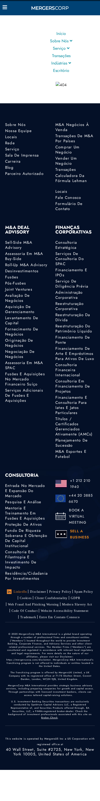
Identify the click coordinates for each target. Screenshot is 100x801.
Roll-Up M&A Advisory (26, 264)
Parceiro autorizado (24, 173)
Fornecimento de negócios (21, 332)
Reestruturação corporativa (69, 306)
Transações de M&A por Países (74, 138)
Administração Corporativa (69, 295)
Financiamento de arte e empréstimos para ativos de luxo (74, 353)
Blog (9, 167)
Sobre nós (15, 124)
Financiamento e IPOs (71, 272)
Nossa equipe (18, 130)
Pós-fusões (15, 283)
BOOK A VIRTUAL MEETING (77, 516)
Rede (10, 143)
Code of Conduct (25, 611)
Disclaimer (38, 591)
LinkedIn (20, 591)
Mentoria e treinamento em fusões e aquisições (25, 513)
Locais (11, 136)
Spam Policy (83, 591)
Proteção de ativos (23, 524)
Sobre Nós (60, 41)
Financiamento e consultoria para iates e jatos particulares (71, 405)
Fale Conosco (68, 197)
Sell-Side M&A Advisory (19, 245)
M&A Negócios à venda (72, 127)
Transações (61, 56)
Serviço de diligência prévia (71, 284)
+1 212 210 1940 (80, 483)
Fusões (11, 277)
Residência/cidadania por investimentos (26, 576)
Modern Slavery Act (77, 604)
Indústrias (59, 63)
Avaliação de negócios (17, 298)
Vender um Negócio (66, 161)
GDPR (76, 598)
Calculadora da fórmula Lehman (71, 178)
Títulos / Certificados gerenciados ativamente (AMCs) (74, 426)
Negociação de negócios (20, 354)
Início (61, 33)
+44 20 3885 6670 (81, 498)
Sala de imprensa (22, 155)
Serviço (60, 48)
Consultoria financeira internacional (67, 370)
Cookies (26, 598)
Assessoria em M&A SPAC (24, 365)
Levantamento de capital (21, 320)
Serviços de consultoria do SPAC (69, 258)
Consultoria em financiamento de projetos (72, 386)
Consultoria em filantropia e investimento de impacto (20, 559)
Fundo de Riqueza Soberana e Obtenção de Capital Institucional (26, 538)
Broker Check (49, 717)
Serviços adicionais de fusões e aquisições (24, 395)
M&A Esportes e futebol (70, 454)
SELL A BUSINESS (79, 534)
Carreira (13, 161)
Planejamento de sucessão (71, 443)
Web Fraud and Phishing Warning (33, 604)
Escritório (61, 70)
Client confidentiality (51, 598)
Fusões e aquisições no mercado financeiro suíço (25, 379)
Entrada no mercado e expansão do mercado (25, 490)
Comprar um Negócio (67, 150)
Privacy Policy (60, 591)
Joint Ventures (18, 289)
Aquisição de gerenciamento (20, 309)
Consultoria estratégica (66, 245)
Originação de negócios (19, 343)
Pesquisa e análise (23, 502)
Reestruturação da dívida (72, 317)
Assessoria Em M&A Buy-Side (24, 256)
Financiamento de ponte (72, 340)
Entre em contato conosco (59, 617)
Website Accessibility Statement (64, 611)
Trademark (28, 617)
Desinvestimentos (21, 271)
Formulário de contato (69, 206)
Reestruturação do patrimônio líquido (73, 329)
